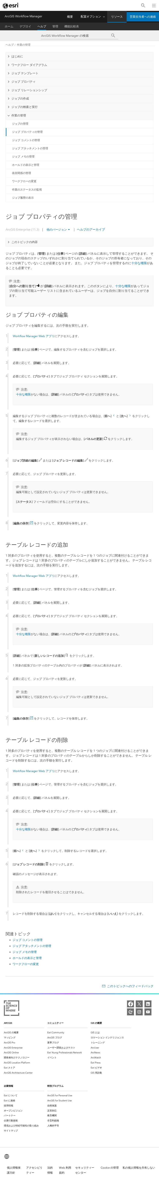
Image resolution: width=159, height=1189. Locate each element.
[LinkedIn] (147, 1003)
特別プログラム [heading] (55, 1085)
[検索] (143, 5)
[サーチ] (113, 36)
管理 (55, 26)
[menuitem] (24, 1032)
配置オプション (91, 16)
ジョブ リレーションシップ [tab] (29, 90)
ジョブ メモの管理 (23, 156)
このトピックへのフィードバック (130, 986)
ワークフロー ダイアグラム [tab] (29, 65)
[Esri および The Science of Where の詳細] (11, 1008)
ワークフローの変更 (24, 181)
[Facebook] (130, 1003)
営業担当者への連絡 (143, 16)
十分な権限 (139, 263)
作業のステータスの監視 (27, 189)
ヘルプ (41, 26)
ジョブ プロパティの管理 (27, 132)
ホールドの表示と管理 (25, 165)
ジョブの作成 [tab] (20, 98)
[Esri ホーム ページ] (11, 6)
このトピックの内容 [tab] (24, 242)
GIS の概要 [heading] (96, 1022)
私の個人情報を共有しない (139, 1167)
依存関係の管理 (21, 173)
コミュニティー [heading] (55, 1022)
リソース (117, 16)
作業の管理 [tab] (18, 115)
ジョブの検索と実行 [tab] (24, 107)
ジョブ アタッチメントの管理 (30, 148)
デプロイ (25, 26)
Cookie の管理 (110, 1167)
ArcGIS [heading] (8, 1022)
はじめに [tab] (17, 56)
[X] (139, 1003)
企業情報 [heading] (8, 1085)
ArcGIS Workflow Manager (23, 16)
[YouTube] (147, 1011)
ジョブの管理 (20, 123)
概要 (70, 16)
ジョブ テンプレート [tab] (24, 73)
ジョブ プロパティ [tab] (23, 81)
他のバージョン (57, 229)
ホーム (9, 26)
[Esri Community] (130, 1011)
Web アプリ (33, 336)
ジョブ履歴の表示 (23, 197)
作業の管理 (23, 44)
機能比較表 (71, 26)
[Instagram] (139, 1011)
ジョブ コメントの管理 (26, 140)
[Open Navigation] (154, 5)
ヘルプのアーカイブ (90, 229)
